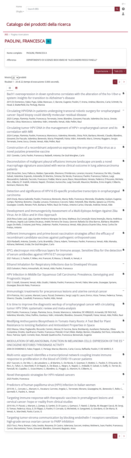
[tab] (10, 88)
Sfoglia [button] (19, 11)
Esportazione (102, 71)
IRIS (6, 34)
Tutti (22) (118, 71)
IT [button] (123, 4)
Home (19, 6)
